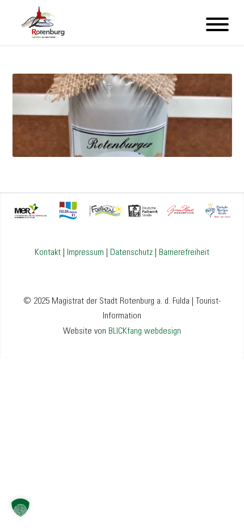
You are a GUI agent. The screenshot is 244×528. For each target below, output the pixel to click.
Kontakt (48, 252)
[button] (20, 507)
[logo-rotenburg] (100, 22)
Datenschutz (131, 252)
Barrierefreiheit (184, 252)
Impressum (85, 252)
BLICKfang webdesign (144, 331)
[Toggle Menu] (217, 24)
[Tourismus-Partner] (122, 209)
